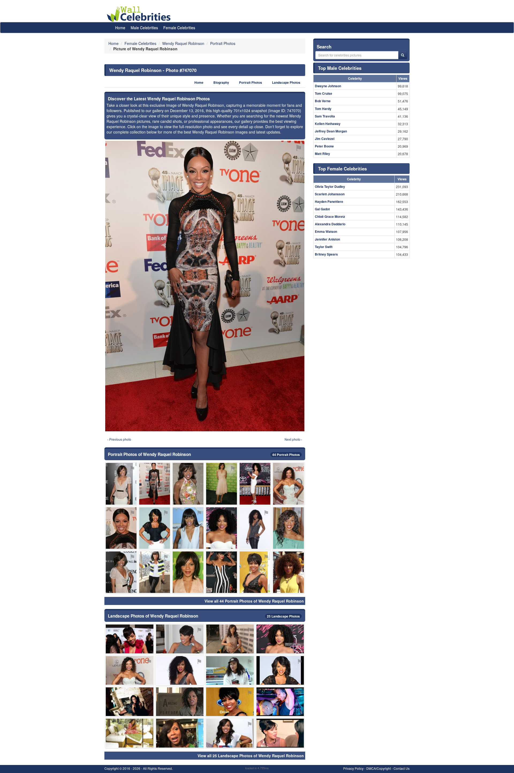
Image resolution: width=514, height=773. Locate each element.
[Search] (402, 55)
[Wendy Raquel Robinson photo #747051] (129, 670)
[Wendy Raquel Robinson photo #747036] (180, 670)
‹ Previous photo (119, 439)
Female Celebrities (179, 27)
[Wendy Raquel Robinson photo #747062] (221, 572)
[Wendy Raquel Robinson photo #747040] (288, 528)
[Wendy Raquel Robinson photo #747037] (121, 572)
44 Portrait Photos (286, 454)
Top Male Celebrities (339, 68)
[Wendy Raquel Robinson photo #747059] (188, 483)
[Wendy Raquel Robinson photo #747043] (154, 528)
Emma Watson (326, 231)
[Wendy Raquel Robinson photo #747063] (230, 702)
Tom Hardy (323, 108)
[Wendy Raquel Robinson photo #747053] (280, 670)
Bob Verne (323, 100)
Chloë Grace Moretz (330, 216)
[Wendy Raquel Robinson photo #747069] (230, 639)
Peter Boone (324, 146)
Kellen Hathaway (328, 123)
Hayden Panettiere (329, 201)
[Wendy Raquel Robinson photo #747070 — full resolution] (204, 286)
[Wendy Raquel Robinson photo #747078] (280, 702)
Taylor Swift (323, 246)
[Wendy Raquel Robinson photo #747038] (280, 639)
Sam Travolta (325, 116)
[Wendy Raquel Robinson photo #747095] (288, 483)
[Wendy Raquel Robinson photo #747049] (255, 572)
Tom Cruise (323, 93)
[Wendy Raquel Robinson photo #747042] (288, 572)
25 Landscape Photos (283, 616)
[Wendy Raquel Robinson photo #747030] (121, 483)
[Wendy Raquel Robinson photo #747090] (121, 528)
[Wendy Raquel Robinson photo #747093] (180, 733)
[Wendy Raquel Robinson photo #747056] (154, 572)
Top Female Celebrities (342, 168)
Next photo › (293, 439)
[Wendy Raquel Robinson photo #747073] (129, 702)
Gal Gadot (322, 209)
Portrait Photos (250, 82)
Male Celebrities (144, 27)
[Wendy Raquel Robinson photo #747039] (221, 528)
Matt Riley (322, 153)
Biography (221, 82)
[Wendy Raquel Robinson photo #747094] (280, 733)
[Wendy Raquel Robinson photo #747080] (129, 733)
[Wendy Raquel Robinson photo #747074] (188, 572)
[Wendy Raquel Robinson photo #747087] (180, 702)
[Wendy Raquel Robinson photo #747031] (255, 528)
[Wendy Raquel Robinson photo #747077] (230, 670)
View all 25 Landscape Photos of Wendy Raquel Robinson (251, 755)
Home (120, 27)
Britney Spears (326, 254)
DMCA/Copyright (378, 768)
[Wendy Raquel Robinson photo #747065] (221, 483)
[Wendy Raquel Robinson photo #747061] (129, 639)
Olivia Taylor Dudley (330, 186)
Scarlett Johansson (330, 194)
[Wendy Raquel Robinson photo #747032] (230, 733)
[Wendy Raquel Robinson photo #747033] (255, 483)
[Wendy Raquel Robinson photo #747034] (188, 528)
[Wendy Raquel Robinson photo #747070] (154, 483)
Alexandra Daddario (330, 224)
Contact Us (402, 768)
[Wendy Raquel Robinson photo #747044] (180, 639)
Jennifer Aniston (327, 239)
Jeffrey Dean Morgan (331, 131)
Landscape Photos (286, 82)
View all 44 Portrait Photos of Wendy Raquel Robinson (254, 601)
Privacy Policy (353, 768)
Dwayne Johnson (328, 85)
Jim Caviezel (324, 138)
